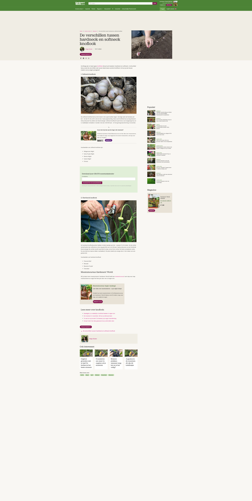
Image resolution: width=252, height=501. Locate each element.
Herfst (82, 375)
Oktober (97, 375)
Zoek (154, 3)
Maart (87, 375)
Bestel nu (162, 5)
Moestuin (95, 31)
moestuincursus (119, 276)
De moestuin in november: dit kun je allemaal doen (98, 316)
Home (81, 31)
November (104, 375)
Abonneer (169, 5)
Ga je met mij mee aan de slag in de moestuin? (110, 130)
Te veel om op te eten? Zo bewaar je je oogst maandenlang (100, 318)
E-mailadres (85, 176)
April (92, 375)
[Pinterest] (83, 58)
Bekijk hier (108, 140)
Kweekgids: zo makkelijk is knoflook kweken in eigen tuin (99, 313)
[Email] (86, 58)
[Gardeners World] (80, 3)
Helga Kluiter (93, 338)
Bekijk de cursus (98, 301)
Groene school (87, 31)
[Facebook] (81, 58)
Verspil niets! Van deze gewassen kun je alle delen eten (99, 321)
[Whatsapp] (89, 58)
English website (170, 9)
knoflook (100, 66)
